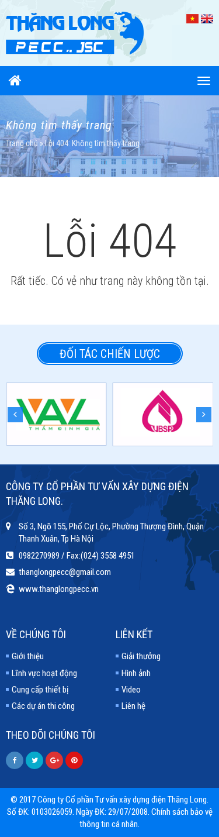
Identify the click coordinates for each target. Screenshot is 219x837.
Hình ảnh (136, 673)
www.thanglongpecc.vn (59, 589)
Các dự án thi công (43, 706)
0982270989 (39, 555)
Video (131, 689)
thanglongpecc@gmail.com (65, 572)
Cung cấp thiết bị (40, 689)
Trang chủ (22, 143)
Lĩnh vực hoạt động (44, 673)
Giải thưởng (141, 656)
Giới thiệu (28, 656)
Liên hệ (133, 706)
